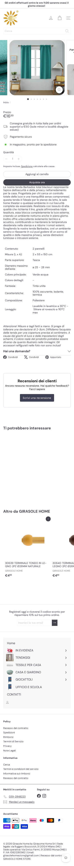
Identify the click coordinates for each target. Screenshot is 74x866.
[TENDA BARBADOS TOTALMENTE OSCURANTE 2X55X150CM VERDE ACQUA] (27, 467)
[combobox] (37, 31)
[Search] (67, 31)
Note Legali (9, 750)
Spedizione (27, 166)
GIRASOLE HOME (34, 511)
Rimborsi (8, 737)
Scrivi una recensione (37, 398)
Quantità (8, 152)
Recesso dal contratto (15, 728)
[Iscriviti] (54, 623)
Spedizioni (9, 732)
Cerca (6, 764)
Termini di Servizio (13, 741)
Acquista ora (37, 182)
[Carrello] (59, 18)
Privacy (7, 746)
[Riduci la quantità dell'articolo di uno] (6, 159)
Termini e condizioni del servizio (21, 769)
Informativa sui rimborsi (16, 773)
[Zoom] (59, 89)
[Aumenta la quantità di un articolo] (19, 159)
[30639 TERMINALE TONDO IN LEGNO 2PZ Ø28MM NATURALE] (27, 549)
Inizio (6, 102)
